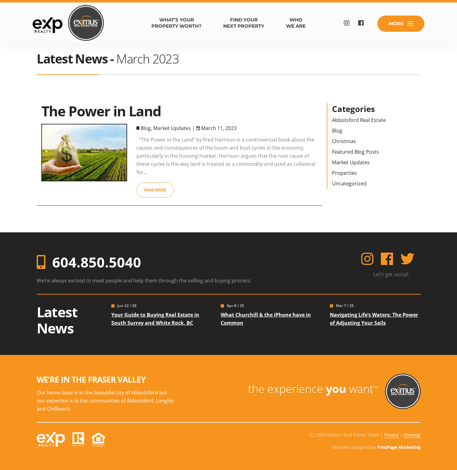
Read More (155, 190)
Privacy (391, 435)
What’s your (176, 23)
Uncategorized (349, 183)
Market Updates (172, 128)
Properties (344, 173)
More (396, 23)
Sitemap (412, 435)
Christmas (344, 141)
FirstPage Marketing (399, 447)
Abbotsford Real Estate (359, 120)
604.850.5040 (96, 262)
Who (296, 23)
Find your (243, 23)
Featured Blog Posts (355, 151)
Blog (146, 128)
